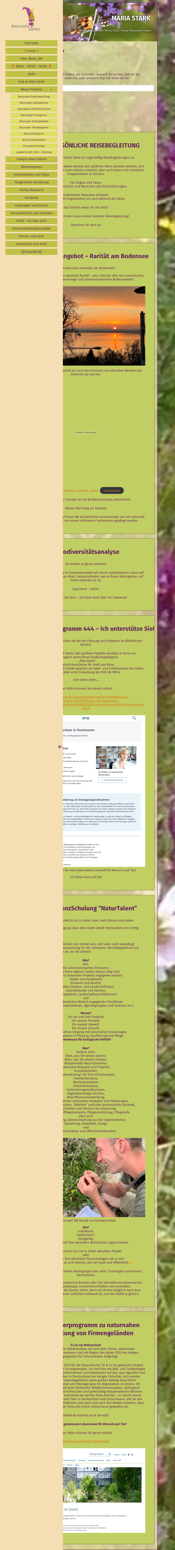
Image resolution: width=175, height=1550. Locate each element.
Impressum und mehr (31, 244)
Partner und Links (31, 236)
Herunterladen (112, 490)
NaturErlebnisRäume (33, 139)
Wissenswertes (31, 167)
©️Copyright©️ (31, 252)
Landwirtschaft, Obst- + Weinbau (34, 152)
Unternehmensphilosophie (31, 228)
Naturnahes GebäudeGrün (33, 102)
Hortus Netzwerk (31, 190)
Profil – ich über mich (31, 221)
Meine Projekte (31, 89)
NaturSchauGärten (34, 133)
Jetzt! (31, 74)
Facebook (31, 198)
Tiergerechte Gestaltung (31, 182)
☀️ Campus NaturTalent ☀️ (31, 159)
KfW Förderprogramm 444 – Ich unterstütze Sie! (88, 628)
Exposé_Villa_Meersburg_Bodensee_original (73, 490)
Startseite (31, 43)
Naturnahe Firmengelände (33, 121)
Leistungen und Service (31, 205)
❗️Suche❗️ (31, 51)
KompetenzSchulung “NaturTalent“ (88, 908)
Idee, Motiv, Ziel (32, 58)
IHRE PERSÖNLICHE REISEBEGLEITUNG (88, 145)
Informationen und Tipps (31, 174)
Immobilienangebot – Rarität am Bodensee (88, 256)
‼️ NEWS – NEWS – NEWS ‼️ (31, 66)
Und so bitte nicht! (31, 82)
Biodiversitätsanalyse (88, 552)
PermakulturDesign (34, 146)
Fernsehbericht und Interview (31, 213)
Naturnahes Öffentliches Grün (34, 109)
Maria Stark (131, 18)
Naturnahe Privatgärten (34, 115)
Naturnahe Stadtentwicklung (34, 96)
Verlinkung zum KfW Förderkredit (86, 1441)
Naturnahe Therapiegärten (34, 127)
